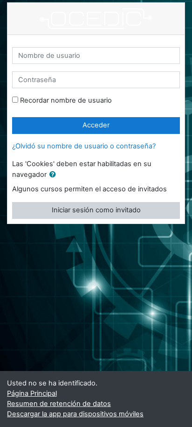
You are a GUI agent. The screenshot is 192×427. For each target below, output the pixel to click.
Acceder (96, 125)
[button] (54, 175)
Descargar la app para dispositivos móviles (75, 414)
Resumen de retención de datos (59, 403)
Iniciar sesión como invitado (96, 210)
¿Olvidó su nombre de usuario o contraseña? (84, 146)
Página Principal (32, 393)
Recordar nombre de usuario (66, 100)
